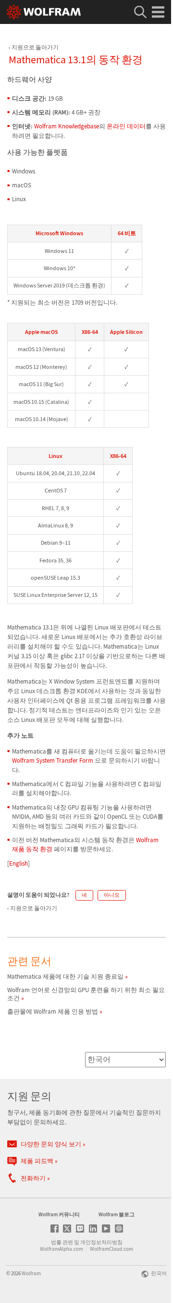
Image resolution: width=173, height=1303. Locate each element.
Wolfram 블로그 (117, 1214)
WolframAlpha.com (61, 1249)
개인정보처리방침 (101, 1242)
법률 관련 (62, 1242)
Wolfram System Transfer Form (53, 760)
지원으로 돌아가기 (35, 47)
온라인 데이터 (126, 126)
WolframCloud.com (111, 1249)
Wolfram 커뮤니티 (59, 1214)
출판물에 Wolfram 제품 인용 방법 (52, 1011)
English (18, 863)
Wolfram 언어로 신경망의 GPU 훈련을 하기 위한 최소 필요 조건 (86, 994)
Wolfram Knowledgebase (66, 126)
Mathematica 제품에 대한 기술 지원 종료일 (65, 976)
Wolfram (31, 1273)
